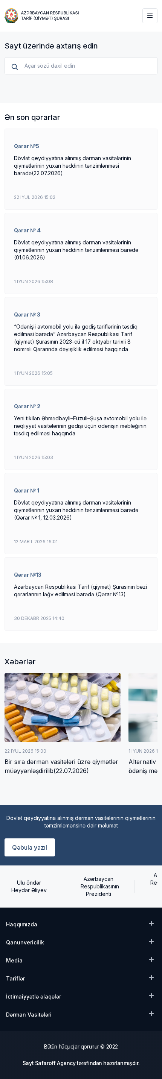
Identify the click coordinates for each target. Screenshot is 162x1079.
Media (14, 960)
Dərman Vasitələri (29, 1014)
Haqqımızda (21, 924)
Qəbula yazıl (29, 847)
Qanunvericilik (25, 942)
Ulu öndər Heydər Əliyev (29, 886)
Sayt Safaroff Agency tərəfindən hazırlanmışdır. (81, 1063)
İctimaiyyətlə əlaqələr (33, 996)
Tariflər (15, 978)
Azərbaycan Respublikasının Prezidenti (99, 886)
